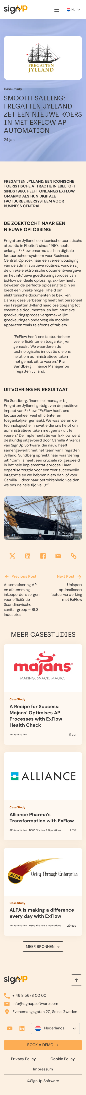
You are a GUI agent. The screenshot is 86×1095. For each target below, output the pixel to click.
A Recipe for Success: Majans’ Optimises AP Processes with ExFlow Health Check (43, 694)
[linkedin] (27, 556)
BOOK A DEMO (40, 1044)
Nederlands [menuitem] (54, 1028)
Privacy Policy (23, 1058)
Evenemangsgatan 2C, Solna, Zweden (44, 1011)
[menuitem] (55, 1028)
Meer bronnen (40, 946)
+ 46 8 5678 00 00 (29, 995)
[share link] (73, 556)
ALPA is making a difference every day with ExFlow (43, 892)
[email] (58, 556)
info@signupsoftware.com (35, 1003)
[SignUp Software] (18, 9)
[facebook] (43, 556)
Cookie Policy (62, 1058)
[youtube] (9, 1028)
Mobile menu (57, 9)
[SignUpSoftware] (15, 980)
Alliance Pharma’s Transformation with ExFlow (43, 796)
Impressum (43, 1069)
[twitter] (12, 556)
